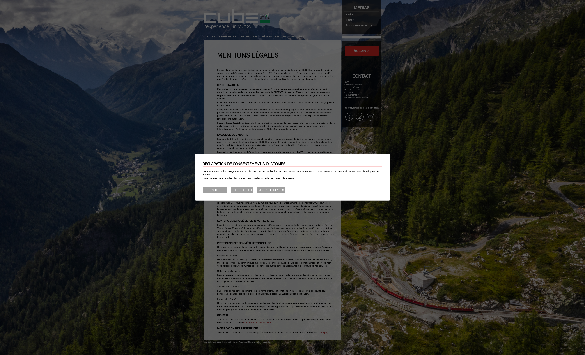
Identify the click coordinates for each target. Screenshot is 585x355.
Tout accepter (214, 190)
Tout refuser (242, 190)
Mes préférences (271, 190)
